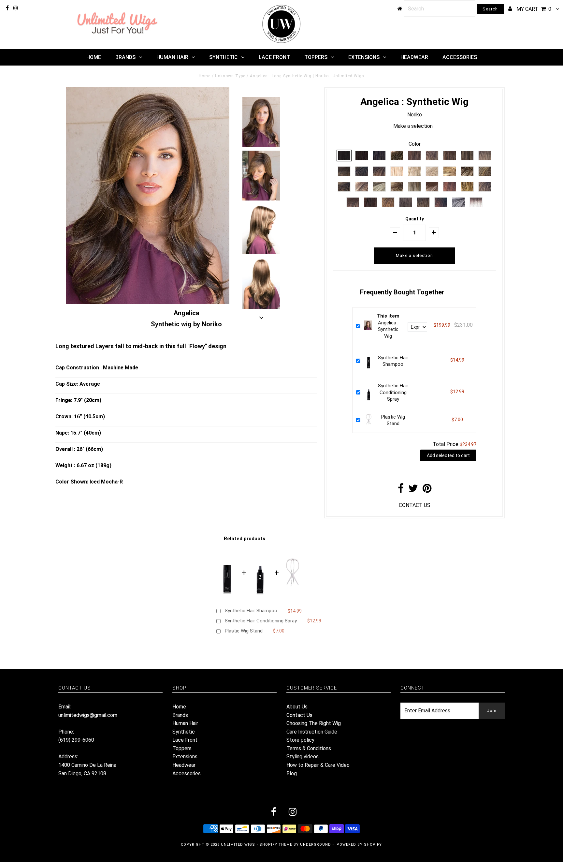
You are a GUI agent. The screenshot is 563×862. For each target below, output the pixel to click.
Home (93, 57)
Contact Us (299, 715)
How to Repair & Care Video (318, 765)
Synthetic (223, 57)
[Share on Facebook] (401, 490)
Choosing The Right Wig (313, 723)
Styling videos (302, 756)
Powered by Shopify (359, 844)
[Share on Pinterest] (427, 490)
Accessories (459, 57)
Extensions (364, 57)
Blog (291, 773)
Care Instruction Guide (311, 732)
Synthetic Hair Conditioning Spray (393, 392)
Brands (125, 57)
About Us (297, 707)
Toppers (315, 57)
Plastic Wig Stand (244, 631)
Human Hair (172, 57)
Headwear (414, 57)
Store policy (300, 740)
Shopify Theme (275, 844)
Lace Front (274, 57)
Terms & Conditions (308, 748)
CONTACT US (414, 505)
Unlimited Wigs (238, 844)
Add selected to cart (448, 455)
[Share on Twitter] (413, 490)
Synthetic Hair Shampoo (251, 611)
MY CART (533, 9)
